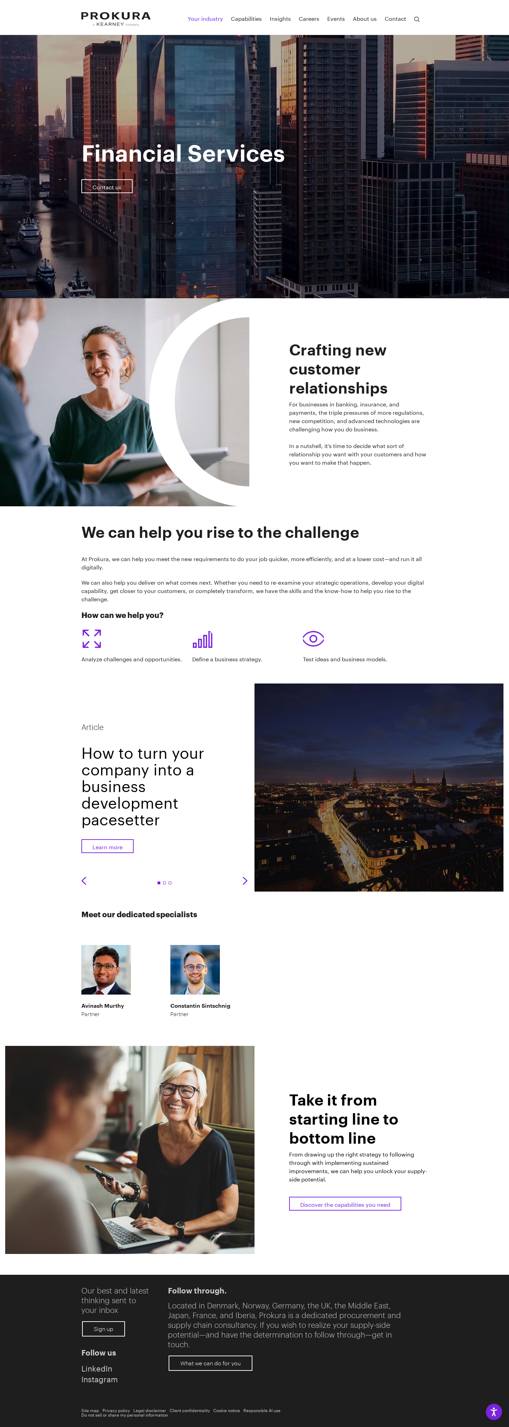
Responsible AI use (261, 1410)
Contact (395, 18)
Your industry (205, 18)
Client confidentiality (190, 1410)
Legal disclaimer (149, 1410)
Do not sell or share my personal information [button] (124, 1414)
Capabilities (246, 18)
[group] (150, 783)
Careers (309, 18)
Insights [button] (280, 18)
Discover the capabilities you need (345, 1204)
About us (365, 18)
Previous (83, 881)
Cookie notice (226, 1410)
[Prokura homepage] (116, 19)
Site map (90, 1410)
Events (336, 18)
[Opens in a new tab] (129, 1150)
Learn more (107, 846)
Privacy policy (116, 1410)
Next (244, 881)
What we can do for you (210, 1363)
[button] (417, 19)
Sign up (103, 1328)
